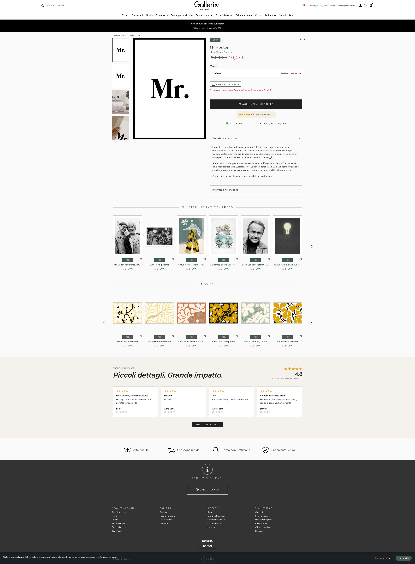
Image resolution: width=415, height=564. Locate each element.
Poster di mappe (204, 15)
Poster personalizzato (182, 15)
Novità (149, 15)
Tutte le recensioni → (207, 424)
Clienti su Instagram (216, 516)
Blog (210, 512)
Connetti (259, 512)
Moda (212, 52)
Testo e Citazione (224, 52)
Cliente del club (262, 523)
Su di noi (163, 512)
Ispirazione (270, 15)
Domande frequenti (263, 519)
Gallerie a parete (244, 15)
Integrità (211, 527)
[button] (42, 5)
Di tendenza (162, 15)
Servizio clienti (286, 15)
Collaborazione (166, 519)
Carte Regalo (209, 490)
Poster (125, 15)
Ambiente (164, 523)
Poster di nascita (224, 15)
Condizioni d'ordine (216, 519)
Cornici (258, 15)
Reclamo (259, 531)
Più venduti (137, 15)
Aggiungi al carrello (258, 104)
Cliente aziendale (262, 527)
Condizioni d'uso (215, 523)
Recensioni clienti (167, 516)
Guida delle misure (227, 84)
